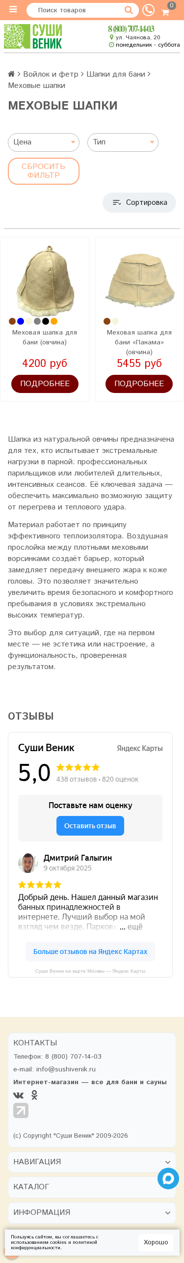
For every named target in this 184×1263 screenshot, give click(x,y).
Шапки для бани (115, 74)
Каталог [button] (31, 1187)
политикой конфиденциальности (54, 1245)
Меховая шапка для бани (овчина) (44, 337)
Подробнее (45, 384)
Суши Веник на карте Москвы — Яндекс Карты (90, 971)
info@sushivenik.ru (66, 1069)
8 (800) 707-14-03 (131, 28)
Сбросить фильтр (43, 171)
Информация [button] (41, 1212)
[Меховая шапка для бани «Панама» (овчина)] (140, 282)
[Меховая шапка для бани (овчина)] (45, 282)
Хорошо (156, 1242)
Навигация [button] (37, 1162)
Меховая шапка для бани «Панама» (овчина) (139, 342)
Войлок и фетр (51, 74)
